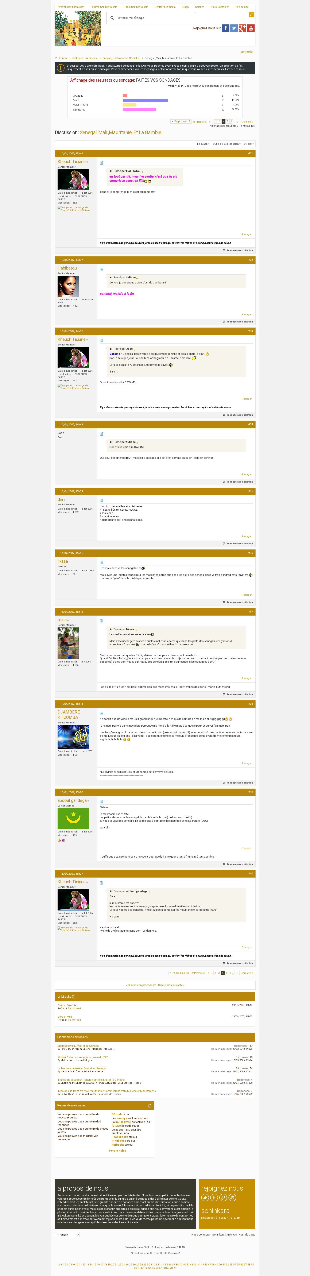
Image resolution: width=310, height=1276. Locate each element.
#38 (250, 703)
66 (156, 1267)
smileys (122, 1118)
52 (227, 1264)
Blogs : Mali (65, 1016)
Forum (63, 58)
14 (91, 1264)
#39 (250, 792)
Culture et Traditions (84, 58)
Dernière (246, 121)
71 (174, 1267)
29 (144, 1264)
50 (220, 1264)
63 (146, 1267)
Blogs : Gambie (67, 1005)
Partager (247, 234)
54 (234, 1264)
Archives (231, 1234)
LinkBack (202, 144)
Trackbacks (120, 1136)
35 (166, 1264)
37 (173, 1264)
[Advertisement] (178, 42)
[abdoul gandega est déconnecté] (73, 818)
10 (76, 1264)
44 (198, 1264)
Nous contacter (200, 1234)
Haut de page (247, 1234)
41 (187, 1264)
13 (87, 1264)
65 (153, 1267)
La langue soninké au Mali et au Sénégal (82, 1068)
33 (159, 1264)
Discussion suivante (170, 985)
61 (138, 1267)
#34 (250, 424)
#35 (250, 491)
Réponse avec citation (239, 250)
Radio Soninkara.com (136, 6)
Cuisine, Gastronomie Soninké (120, 58)
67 (160, 1267)
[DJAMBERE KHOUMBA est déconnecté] (73, 737)
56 (241, 1264)
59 (252, 1264)
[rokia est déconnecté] (68, 643)
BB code (117, 1114)
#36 (250, 552)
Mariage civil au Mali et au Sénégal (78, 1045)
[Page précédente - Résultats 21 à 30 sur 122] (209, 122)
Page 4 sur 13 (182, 121)
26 (134, 1264)
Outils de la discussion (226, 144)
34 (162, 1264)
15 (94, 1264)
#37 (250, 611)
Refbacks (118, 1144)
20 (112, 1264)
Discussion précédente (142, 985)
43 (195, 1264)
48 (213, 1264)
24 (126, 1264)
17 (101, 1264)
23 (123, 1264)
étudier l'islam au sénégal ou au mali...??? (83, 1057)
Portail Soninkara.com (71, 6)
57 (245, 1264)
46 (205, 1264)
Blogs (185, 6)
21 (116, 1264)
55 (238, 1264)
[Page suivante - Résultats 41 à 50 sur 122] (237, 122)
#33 (250, 331)
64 (149, 1267)
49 (216, 1264)
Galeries (199, 6)
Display (248, 144)
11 (80, 1264)
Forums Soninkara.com (104, 6)
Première (201, 121)
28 (141, 1264)
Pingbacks (119, 1140)
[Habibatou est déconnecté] (68, 286)
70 (171, 1267)
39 (180, 1264)
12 (83, 1264)
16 (98, 1264)
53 (230, 1264)
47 (209, 1264)
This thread (74, 1008)
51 (223, 1264)
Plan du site (241, 6)
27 (137, 1264)
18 (105, 1264)
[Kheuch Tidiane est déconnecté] (73, 179)
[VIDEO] (117, 1125)
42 (191, 1264)
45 (202, 1264)
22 (119, 1264)
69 (167, 1267)
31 (152, 1264)
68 (164, 1267)
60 (135, 1267)
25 (130, 1264)
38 (177, 1264)
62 (142, 1267)
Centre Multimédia (165, 6)
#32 (250, 259)
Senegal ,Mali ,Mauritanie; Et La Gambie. (121, 132)
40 (184, 1264)
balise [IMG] (123, 1122)
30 (148, 1264)
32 (155, 1264)
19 (109, 1264)
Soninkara (218, 1234)
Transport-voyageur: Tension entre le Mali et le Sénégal (91, 1079)
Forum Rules (117, 1150)
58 (248, 1264)
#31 (250, 153)
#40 (250, 873)
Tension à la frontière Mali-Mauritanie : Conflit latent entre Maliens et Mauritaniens (107, 1091)
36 (169, 1264)
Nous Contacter (220, 6)
